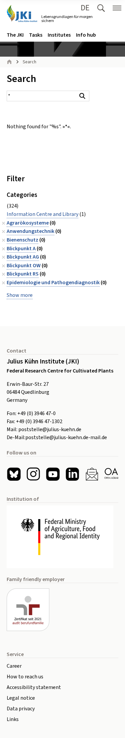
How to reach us (25, 676)
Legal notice (21, 698)
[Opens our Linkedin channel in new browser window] (72, 474)
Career (14, 666)
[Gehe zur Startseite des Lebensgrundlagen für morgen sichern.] (22, 13)
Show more (20, 295)
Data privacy (21, 708)
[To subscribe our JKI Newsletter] (92, 474)
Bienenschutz (22, 240)
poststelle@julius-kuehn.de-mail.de (66, 437)
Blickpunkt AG (23, 257)
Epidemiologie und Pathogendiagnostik (53, 282)
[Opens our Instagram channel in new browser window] (33, 474)
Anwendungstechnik (30, 231)
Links (13, 719)
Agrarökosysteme (28, 223)
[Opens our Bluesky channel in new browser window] (14, 474)
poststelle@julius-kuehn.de (49, 429)
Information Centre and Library (42, 214)
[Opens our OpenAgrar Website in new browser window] (111, 474)
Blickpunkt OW (24, 265)
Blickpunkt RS (23, 274)
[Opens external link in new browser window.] (62, 536)
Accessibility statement (34, 687)
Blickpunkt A (21, 248)
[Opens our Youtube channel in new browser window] (53, 474)
